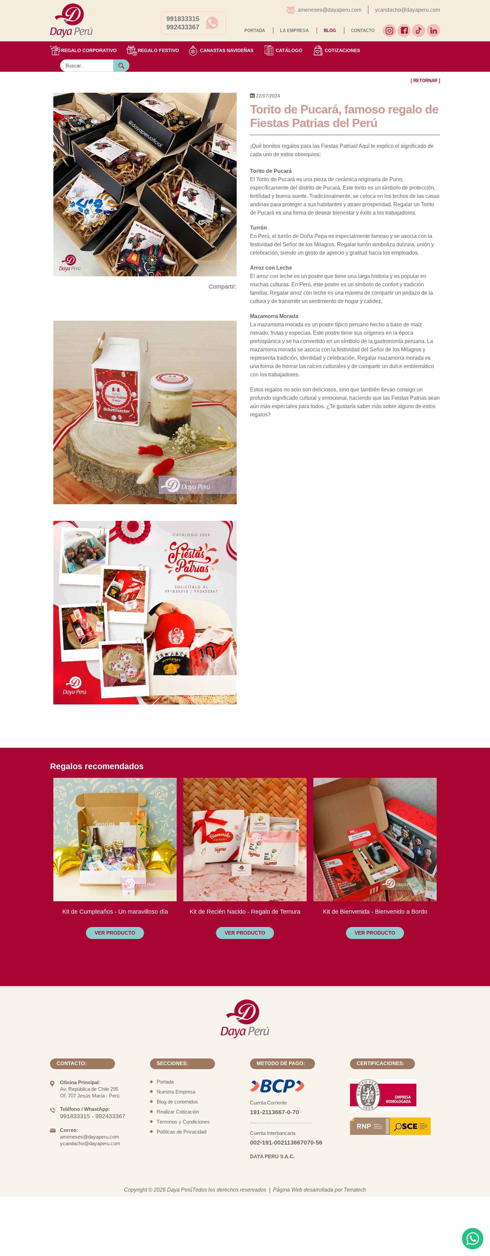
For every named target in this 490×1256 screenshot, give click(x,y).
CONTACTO (363, 30)
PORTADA (254, 30)
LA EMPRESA (294, 30)
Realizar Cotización (178, 1111)
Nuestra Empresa (176, 1091)
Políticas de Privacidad (181, 1131)
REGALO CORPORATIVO (89, 50)
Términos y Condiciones (183, 1121)
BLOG (330, 30)
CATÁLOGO (289, 50)
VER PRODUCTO (115, 933)
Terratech (355, 1190)
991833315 (182, 18)
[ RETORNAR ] (425, 80)
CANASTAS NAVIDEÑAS (226, 50)
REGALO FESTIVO (158, 50)
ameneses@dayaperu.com (329, 10)
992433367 (182, 27)
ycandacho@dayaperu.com (407, 10)
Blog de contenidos (177, 1101)
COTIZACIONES (342, 50)
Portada (165, 1081)
